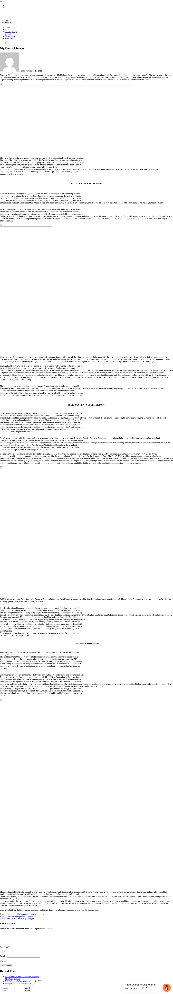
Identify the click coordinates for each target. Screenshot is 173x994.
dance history (17, 914)
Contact (8, 34)
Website (3, 961)
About (7, 27)
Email (3, 956)
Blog (7, 29)
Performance (10, 36)
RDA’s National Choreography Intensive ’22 (18, 916)
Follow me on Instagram (15, 8)
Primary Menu (6, 23)
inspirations (39, 914)
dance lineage (28, 914)
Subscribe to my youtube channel (18, 5)
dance (9, 914)
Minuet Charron (14, 14)
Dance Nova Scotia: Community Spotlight (17, 919)
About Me (4, 20)
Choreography (11, 32)
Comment (4, 947)
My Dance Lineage (13, 979)
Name (3, 951)
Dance (7, 43)
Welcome (9, 38)
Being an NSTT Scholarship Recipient (20, 983)
